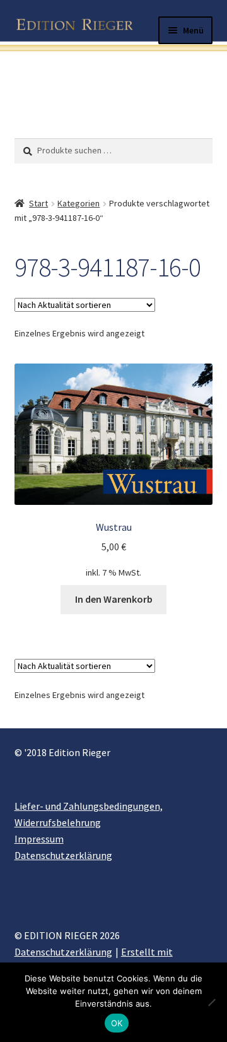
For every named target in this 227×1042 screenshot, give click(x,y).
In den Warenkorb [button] (114, 599)
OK (117, 1023)
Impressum (39, 838)
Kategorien (78, 203)
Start (38, 203)
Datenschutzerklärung (63, 855)
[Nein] (211, 1002)
